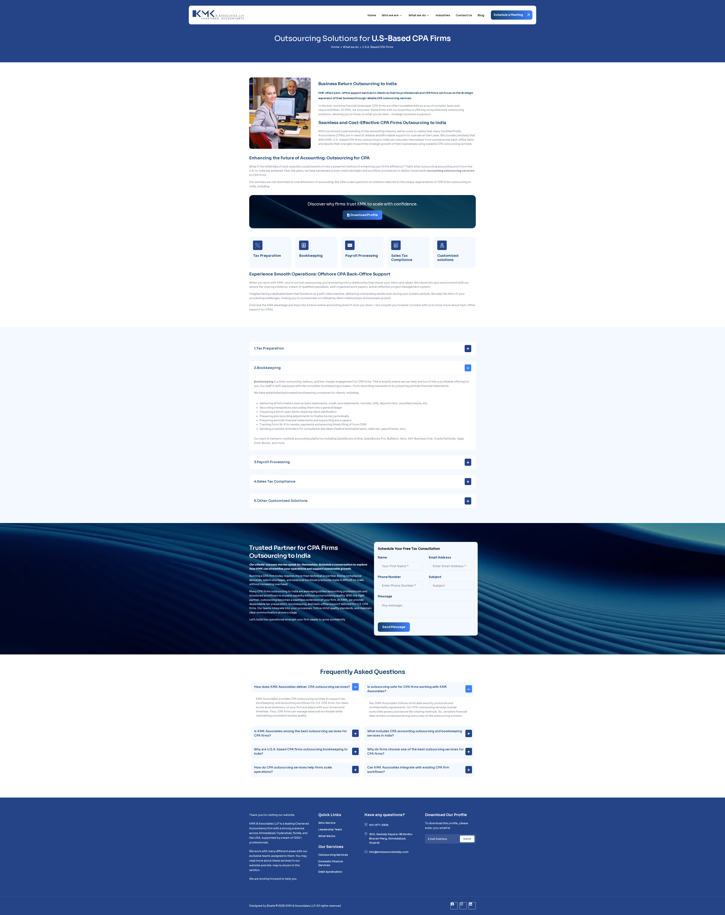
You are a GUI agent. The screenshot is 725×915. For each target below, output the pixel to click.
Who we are (390, 15)
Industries (443, 15)
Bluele (271, 905)
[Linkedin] (472, 905)
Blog (481, 15)
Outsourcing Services (333, 854)
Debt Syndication (330, 871)
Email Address (440, 557)
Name (382, 557)
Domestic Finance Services (330, 863)
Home (372, 15)
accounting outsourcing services (450, 170)
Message (385, 596)
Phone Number (389, 577)
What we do (417, 15)
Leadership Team (330, 829)
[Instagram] (463, 905)
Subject (435, 577)
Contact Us (464, 15)
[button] (362, 349)
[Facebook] (454, 905)
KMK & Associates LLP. (300, 905)
